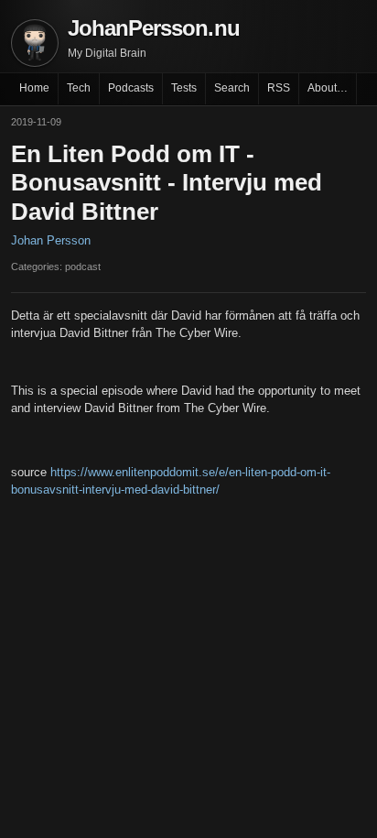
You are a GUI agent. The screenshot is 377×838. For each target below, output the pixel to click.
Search (232, 88)
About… (327, 88)
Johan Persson (51, 240)
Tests (184, 88)
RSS (278, 88)
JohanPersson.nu (154, 28)
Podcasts (131, 88)
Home (34, 88)
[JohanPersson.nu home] (35, 43)
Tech (79, 88)
